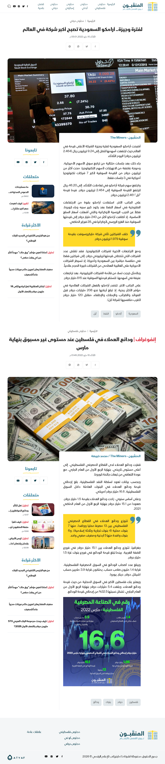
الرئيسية (111, 4)
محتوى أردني (84, 6)
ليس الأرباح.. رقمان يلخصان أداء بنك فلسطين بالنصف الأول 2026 (18, 546)
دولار (120, 702)
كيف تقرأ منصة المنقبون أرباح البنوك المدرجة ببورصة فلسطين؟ (18, 530)
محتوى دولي (54, 6)
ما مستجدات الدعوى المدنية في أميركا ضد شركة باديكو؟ (18, 195)
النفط (106, 314)
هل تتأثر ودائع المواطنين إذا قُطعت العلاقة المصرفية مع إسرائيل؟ (18, 516)
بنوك (108, 702)
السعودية (133, 314)
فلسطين (133, 702)
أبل (95, 314)
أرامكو (119, 314)
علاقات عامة (34, 732)
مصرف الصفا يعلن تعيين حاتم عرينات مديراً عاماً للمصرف (31, 272)
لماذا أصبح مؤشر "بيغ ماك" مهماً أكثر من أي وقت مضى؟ (31, 255)
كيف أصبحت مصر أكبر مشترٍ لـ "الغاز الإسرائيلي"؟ (18, 209)
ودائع (96, 702)
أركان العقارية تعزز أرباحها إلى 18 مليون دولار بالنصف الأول (31, 289)
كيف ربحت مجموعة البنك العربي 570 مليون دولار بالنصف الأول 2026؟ (31, 624)
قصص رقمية (41, 6)
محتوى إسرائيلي (69, 6)
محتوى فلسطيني (100, 6)
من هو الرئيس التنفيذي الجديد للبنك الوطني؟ (31, 238)
